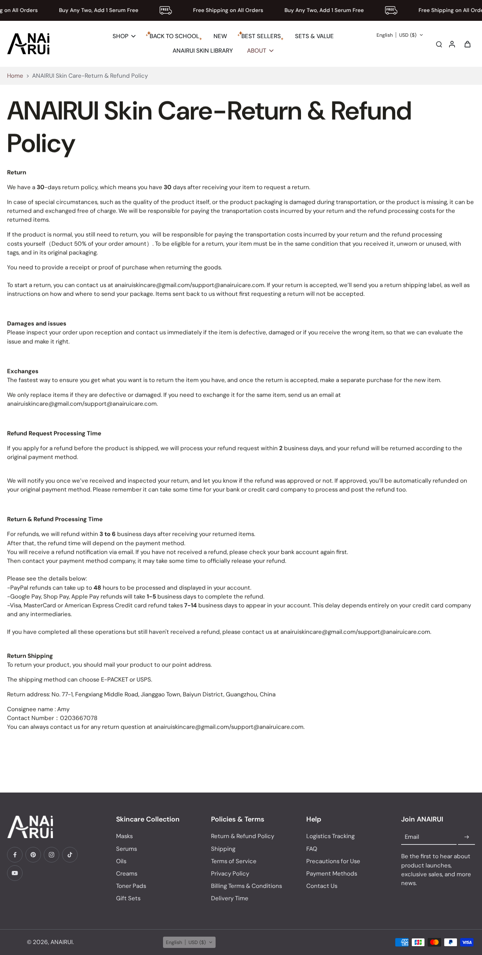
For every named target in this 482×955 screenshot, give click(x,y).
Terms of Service (234, 861)
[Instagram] (51, 854)
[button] (400, 35)
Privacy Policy (230, 873)
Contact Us (321, 886)
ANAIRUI (61, 942)
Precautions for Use (333, 861)
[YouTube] (15, 873)
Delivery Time (229, 898)
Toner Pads (131, 886)
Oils (121, 861)
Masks (124, 836)
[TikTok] (70, 854)
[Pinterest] (33, 854)
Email (412, 837)
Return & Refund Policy (242, 836)
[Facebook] (15, 854)
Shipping (223, 849)
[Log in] (451, 43)
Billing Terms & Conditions (246, 886)
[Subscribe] (466, 837)
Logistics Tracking (330, 836)
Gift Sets (128, 898)
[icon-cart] (467, 44)
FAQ (311, 849)
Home (15, 75)
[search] (439, 44)
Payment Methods (331, 873)
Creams (126, 873)
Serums (126, 849)
